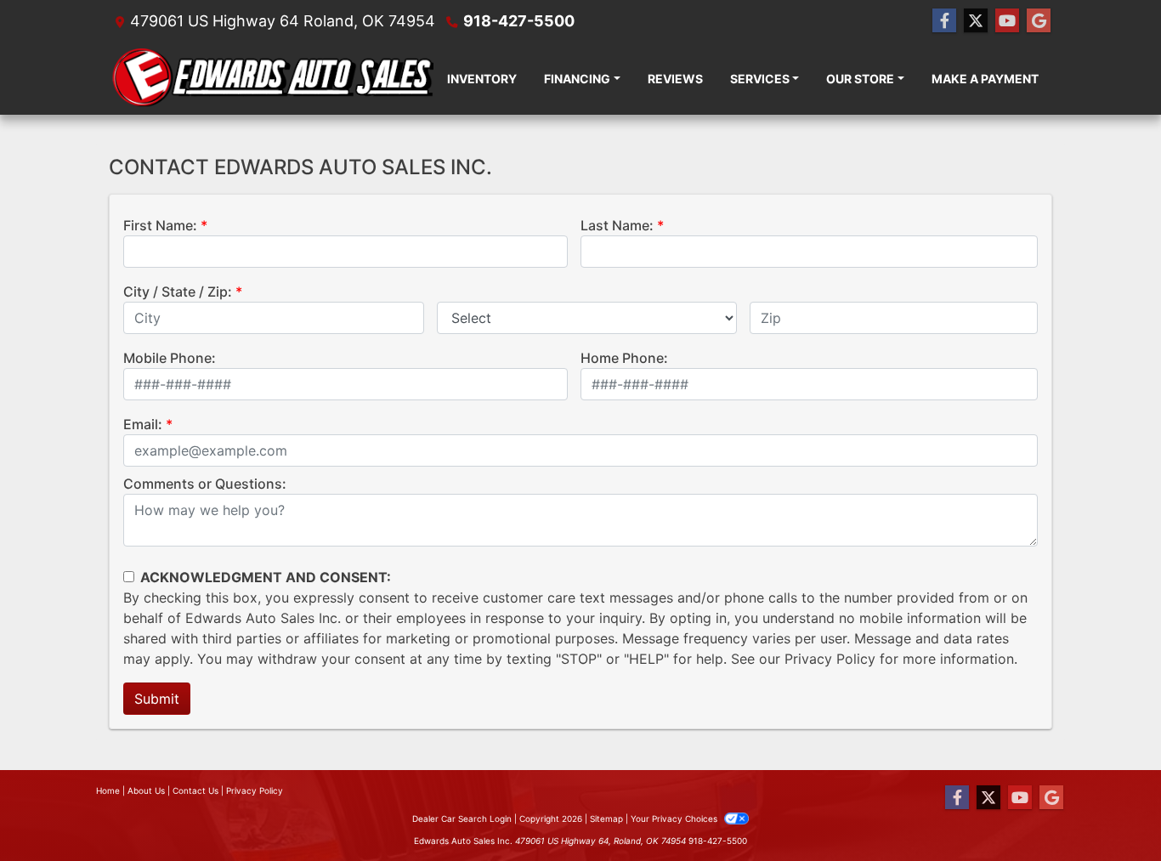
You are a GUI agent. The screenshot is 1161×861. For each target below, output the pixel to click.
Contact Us (195, 790)
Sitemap (606, 818)
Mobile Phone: (169, 357)
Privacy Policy (829, 658)
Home (108, 790)
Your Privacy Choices (675, 818)
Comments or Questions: (204, 483)
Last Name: (617, 225)
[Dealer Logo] (271, 78)
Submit (156, 698)
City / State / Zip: (177, 291)
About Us (146, 790)
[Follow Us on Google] (1039, 20)
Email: (142, 424)
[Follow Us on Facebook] (944, 20)
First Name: (160, 225)
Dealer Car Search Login (462, 818)
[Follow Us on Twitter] (976, 20)
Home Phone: (624, 357)
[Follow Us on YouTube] (1007, 20)
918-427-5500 (519, 21)
